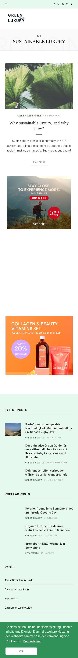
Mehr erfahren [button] (32, 641)
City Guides (32, 553)
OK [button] (21, 651)
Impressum (11, 598)
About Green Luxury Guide (19, 580)
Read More (39, 162)
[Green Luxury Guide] (39, 19)
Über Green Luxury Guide (18, 607)
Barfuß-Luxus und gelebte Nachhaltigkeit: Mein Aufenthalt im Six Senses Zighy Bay (48, 428)
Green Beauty (33, 480)
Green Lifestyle (29, 115)
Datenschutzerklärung (17, 589)
